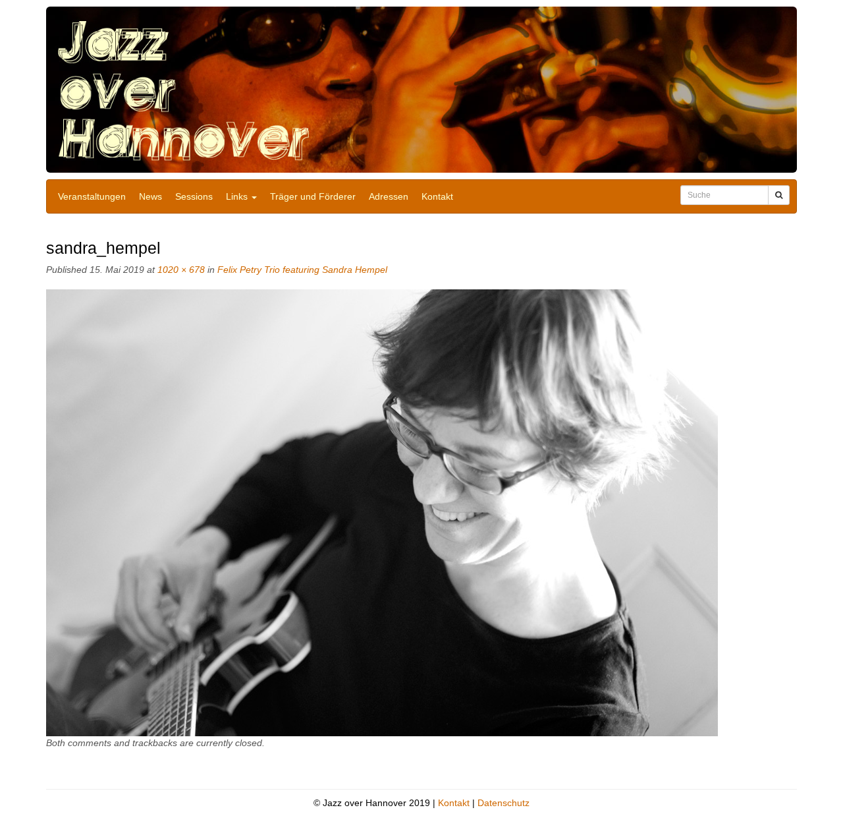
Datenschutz (503, 803)
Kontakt (437, 196)
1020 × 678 (181, 269)
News (150, 196)
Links (238, 196)
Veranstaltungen (92, 196)
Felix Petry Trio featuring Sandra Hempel (302, 269)
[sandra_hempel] (382, 512)
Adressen (388, 196)
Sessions (194, 196)
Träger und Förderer (313, 196)
